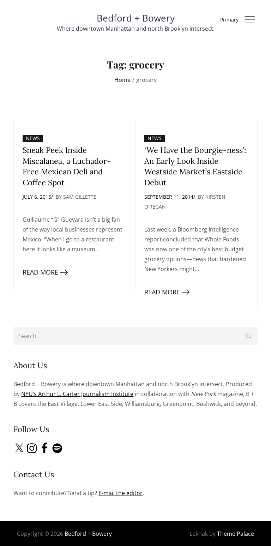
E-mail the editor (120, 493)
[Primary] (250, 20)
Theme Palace (235, 534)
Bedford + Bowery (136, 18)
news (33, 138)
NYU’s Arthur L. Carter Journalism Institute (77, 394)
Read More (40, 272)
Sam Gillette (79, 196)
